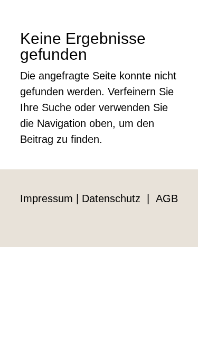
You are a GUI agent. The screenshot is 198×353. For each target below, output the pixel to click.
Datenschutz (111, 198)
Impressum (46, 198)
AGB (167, 198)
